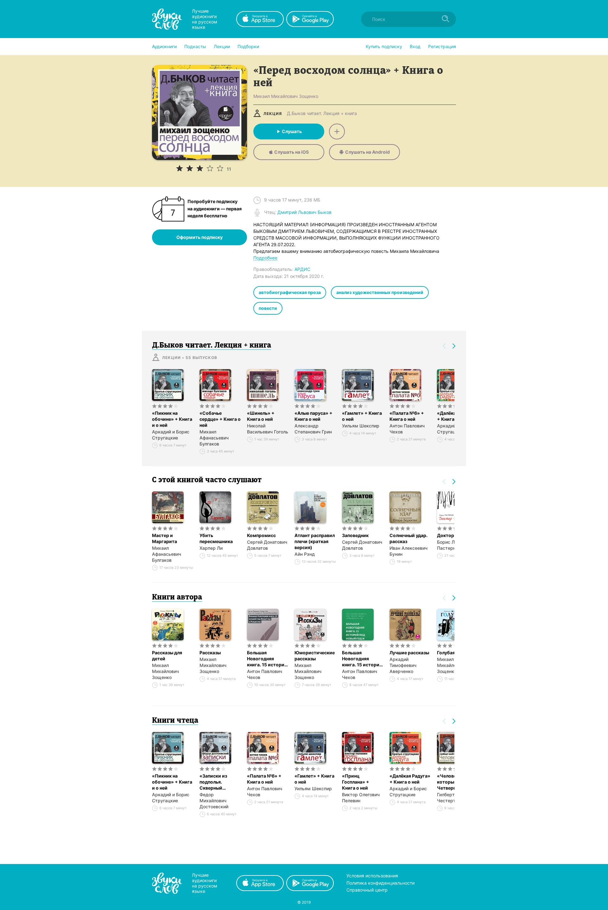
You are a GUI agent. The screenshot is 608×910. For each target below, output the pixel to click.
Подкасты (195, 46)
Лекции (222, 46)
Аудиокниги (164, 46)
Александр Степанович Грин (313, 428)
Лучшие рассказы (409, 652)
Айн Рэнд (304, 554)
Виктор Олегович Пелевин (361, 797)
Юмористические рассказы (314, 655)
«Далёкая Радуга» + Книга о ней (410, 779)
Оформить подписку (199, 237)
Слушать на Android (367, 152)
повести (268, 308)
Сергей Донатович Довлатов (267, 545)
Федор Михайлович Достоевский (214, 800)
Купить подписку (384, 46)
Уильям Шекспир (360, 425)
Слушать (292, 131)
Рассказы (210, 652)
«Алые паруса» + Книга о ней (313, 416)
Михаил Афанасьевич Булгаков (214, 437)
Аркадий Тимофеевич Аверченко (403, 665)
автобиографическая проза (290, 292)
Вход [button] (415, 46)
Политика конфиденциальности (380, 883)
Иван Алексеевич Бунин (409, 551)
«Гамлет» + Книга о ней (362, 416)
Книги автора (177, 597)
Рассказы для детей (167, 655)
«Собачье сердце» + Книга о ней (220, 419)
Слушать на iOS (291, 152)
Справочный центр (367, 890)
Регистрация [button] (442, 46)
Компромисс (261, 535)
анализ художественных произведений (379, 292)
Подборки (248, 46)
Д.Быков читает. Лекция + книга (322, 113)
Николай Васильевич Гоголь (267, 428)
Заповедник (355, 535)
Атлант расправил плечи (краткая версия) (314, 541)
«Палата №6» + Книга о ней (407, 416)
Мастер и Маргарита (164, 538)
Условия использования (372, 875)
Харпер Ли (211, 548)
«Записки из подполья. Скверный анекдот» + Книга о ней (219, 782)
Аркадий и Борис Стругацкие (170, 434)
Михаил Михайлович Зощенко (165, 671)
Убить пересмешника (216, 538)
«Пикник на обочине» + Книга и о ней (172, 419)
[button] (164, 46)
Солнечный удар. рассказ (409, 538)
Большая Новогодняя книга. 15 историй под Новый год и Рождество (267, 659)
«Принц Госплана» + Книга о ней (355, 782)
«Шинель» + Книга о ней (261, 416)
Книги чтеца (175, 721)
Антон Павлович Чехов (407, 428)
